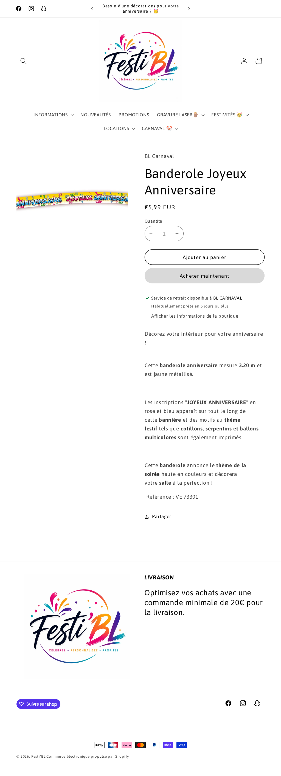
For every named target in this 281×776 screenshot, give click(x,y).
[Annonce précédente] (92, 8)
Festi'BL (38, 756)
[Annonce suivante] (189, 8)
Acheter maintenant (204, 276)
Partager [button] (161, 516)
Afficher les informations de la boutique (194, 316)
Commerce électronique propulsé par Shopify (87, 756)
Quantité (153, 221)
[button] (23, 61)
